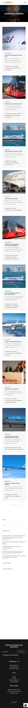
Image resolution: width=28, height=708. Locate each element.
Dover (12, 164)
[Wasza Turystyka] (7, 2)
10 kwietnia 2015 (9, 304)
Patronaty (14, 678)
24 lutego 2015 (9, 447)
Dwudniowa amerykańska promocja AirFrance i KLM (11, 437)
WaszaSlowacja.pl (14, 693)
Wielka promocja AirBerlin (11, 389)
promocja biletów (8, 69)
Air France (16, 68)
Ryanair (13, 353)
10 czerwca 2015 (9, 66)
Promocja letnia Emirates (11, 198)
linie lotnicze (8, 68)
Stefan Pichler (13, 402)
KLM (12, 68)
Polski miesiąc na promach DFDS (13, 151)
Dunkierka (15, 307)
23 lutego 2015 (9, 494)
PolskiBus (11, 115)
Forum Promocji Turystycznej (14, 691)
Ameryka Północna (19, 449)
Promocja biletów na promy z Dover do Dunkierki (12, 293)
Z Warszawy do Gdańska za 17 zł (13, 104)
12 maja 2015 (8, 161)
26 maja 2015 (8, 113)
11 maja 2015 (8, 208)
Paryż (19, 68)
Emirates (13, 210)
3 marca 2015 (8, 398)
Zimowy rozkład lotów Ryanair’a (13, 341)
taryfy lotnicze (8, 402)
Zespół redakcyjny (14, 681)
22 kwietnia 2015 (9, 255)
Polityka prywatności (14, 680)
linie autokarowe (8, 117)
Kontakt (14, 676)
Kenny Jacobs (7, 354)
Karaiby (6, 497)
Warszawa (7, 115)
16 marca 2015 (8, 351)
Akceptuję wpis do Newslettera (10, 655)
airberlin (13, 400)
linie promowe (7, 164)
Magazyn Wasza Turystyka (14, 689)
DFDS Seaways (9, 162)
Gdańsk (19, 113)
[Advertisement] (14, 588)
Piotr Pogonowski (15, 258)
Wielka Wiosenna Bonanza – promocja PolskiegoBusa (12, 245)
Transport (16, 66)
